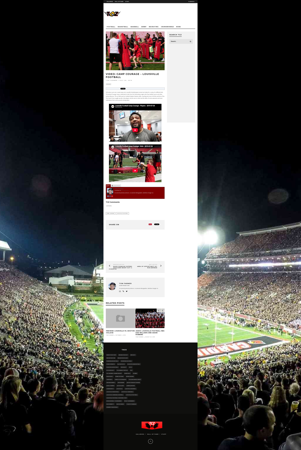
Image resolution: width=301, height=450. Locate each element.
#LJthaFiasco (121, 364)
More (178, 27)
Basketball (123, 27)
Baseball (135, 27)
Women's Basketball (112, 407)
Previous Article (118, 264)
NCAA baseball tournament (114, 400)
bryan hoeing (130, 376)
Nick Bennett (110, 404)
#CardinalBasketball (112, 361)
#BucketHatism (111, 357)
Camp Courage (110, 213)
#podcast (123, 367)
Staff (127, 1)
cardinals (109, 379)
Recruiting (154, 27)
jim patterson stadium (133, 382)
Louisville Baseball (130, 388)
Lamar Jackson (131, 385)
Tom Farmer (111, 80)
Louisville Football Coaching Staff (117, 397)
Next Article (153, 264)
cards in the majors (120, 379)
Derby (144, 27)
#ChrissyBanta (111, 364)
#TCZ (130, 367)
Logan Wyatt (110, 388)
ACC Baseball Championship (114, 373)
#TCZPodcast (110, 370)
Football (111, 27)
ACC (131, 370)
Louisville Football (122, 213)
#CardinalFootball (126, 361)
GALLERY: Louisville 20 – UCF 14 (119, 331)
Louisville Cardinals (127, 391)
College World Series (135, 379)
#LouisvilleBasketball (134, 364)
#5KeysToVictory (111, 354)
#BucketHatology (123, 357)
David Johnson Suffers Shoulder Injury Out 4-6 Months (120, 268)
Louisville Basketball (113, 391)
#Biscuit (133, 354)
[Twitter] (108, 196)
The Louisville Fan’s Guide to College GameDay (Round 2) (149, 332)
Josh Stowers (110, 385)
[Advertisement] (169, 14)
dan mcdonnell (111, 382)
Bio (109, 185)
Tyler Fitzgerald (131, 404)
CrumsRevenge (167, 27)
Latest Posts (116, 185)
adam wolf (127, 373)
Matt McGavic (140, 335)
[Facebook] (110, 196)
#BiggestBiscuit (123, 354)
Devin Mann (121, 382)
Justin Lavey (120, 385)
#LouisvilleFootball (112, 367)
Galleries (110, 1)
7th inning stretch (122, 370)
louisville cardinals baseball (115, 394)
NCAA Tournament (129, 400)
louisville (119, 388)
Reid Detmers (120, 404)
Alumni (135, 373)
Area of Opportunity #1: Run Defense (147, 267)
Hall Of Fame (119, 1)
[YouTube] (112, 196)
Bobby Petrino (120, 376)
